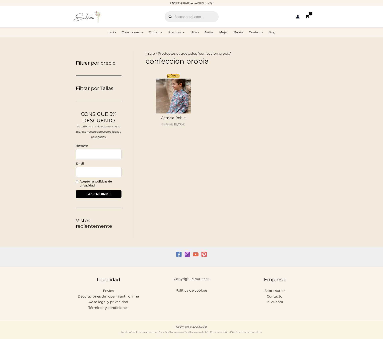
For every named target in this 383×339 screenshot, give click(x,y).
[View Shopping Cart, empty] (307, 16)
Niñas (195, 32)
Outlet (154, 32)
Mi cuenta (274, 302)
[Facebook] (179, 254)
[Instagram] (187, 254)
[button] (141, 32)
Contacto (256, 32)
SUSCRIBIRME (99, 194)
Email (80, 163)
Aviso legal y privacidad (108, 302)
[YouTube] (196, 254)
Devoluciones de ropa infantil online (108, 296)
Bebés (238, 32)
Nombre (82, 145)
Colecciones (130, 32)
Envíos (108, 291)
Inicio (112, 32)
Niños (209, 32)
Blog (271, 32)
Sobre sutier (275, 291)
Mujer (223, 32)
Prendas (174, 32)
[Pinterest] (204, 254)
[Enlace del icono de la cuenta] (298, 17)
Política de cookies (191, 290)
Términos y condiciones (108, 308)
